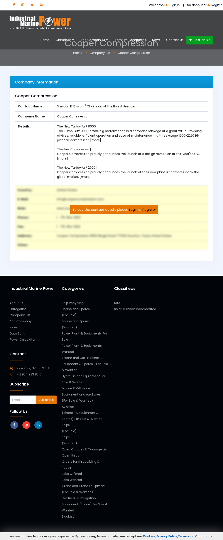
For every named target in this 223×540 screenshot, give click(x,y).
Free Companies (93, 40)
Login (133, 209)
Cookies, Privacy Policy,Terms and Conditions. (178, 536)
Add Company (21, 321)
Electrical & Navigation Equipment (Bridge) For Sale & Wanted (85, 504)
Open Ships (70, 455)
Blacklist (68, 516)
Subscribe (46, 400)
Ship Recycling (73, 303)
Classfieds (64, 40)
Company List (20, 315)
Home (45, 40)
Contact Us (174, 40)
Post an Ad (202, 40)
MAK (117, 303)
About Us (16, 303)
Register (149, 209)
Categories (18, 309)
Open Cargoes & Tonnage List (85, 449)
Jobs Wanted (72, 480)
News (156, 40)
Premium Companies (130, 40)
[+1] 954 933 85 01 (28, 374)
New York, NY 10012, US (32, 368)
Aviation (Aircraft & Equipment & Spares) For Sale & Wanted (82, 412)
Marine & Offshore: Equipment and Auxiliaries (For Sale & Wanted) (81, 394)
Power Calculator (22, 339)
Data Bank (17, 333)
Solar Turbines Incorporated (135, 309)
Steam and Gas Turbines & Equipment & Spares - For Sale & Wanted (85, 364)
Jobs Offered (72, 474)
